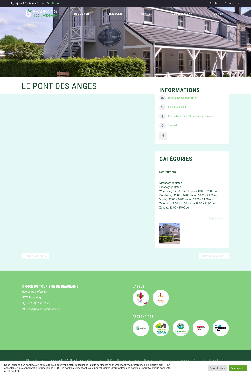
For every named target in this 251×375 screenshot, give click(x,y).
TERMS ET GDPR (104, 360)
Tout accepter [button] (238, 368)
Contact (229, 3)
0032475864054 (177, 107)
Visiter (137, 360)
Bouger (148, 360)
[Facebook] (163, 136)
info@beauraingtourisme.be (43, 309)
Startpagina (123, 360)
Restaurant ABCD (36, 255)
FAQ (91, 360)
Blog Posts (215, 3)
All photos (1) (216, 218)
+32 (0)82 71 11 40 (38, 303)
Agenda (185, 360)
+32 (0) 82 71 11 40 (27, 3)
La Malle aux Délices (213, 255)
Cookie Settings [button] (217, 368)
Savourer (161, 360)
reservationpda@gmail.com (183, 97)
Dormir (173, 360)
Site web (173, 125)
